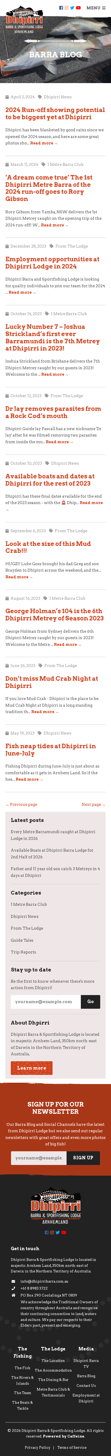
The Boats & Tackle (22, 1405)
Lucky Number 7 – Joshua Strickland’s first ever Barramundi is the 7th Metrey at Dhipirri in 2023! (52, 337)
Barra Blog (86, 1376)
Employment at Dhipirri (86, 1398)
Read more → (44, 143)
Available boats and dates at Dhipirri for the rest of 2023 (50, 479)
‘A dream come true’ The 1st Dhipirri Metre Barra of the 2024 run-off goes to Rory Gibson (48, 188)
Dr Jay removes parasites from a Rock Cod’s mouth (53, 412)
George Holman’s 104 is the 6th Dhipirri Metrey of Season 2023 (54, 614)
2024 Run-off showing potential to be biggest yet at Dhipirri (55, 113)
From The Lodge (27, 928)
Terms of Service (71, 1448)
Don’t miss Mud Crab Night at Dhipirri (51, 682)
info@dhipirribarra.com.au (44, 1281)
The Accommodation (53, 1370)
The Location (53, 1361)
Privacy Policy (37, 1448)
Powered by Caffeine (63, 1436)
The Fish (22, 1368)
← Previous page (21, 804)
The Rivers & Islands (22, 1381)
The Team (22, 1393)
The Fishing (22, 1352)
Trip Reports (23, 952)
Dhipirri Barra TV (86, 1364)
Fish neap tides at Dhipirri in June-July (50, 749)
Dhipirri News (25, 916)
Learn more (31, 1068)
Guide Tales (22, 940)
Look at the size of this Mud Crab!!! (48, 547)
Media (86, 1348)
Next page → (94, 804)
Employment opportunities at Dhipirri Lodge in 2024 (52, 262)
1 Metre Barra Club (29, 904)
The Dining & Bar (53, 1380)
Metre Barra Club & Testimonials (53, 1392)
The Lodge (53, 1348)
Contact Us (86, 1386)
